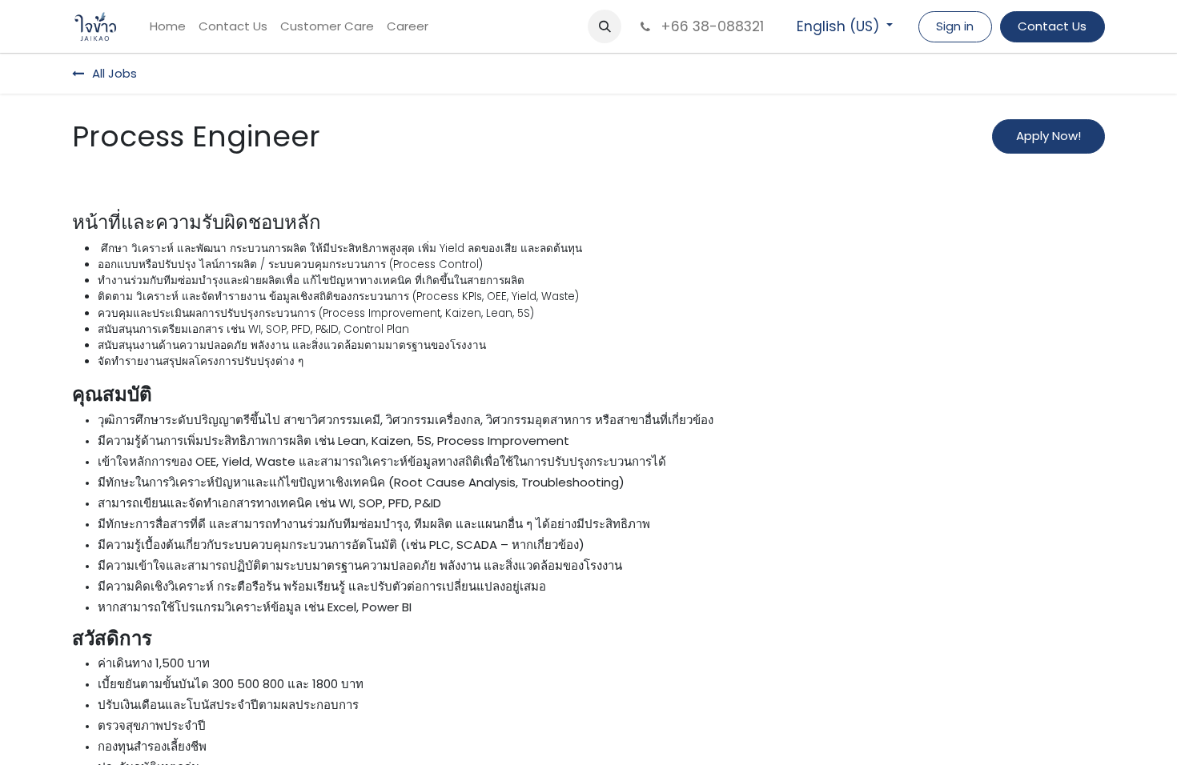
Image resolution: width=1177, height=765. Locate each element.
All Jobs (114, 73)
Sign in (955, 26)
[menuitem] (167, 26)
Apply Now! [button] (1048, 135)
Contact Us (1052, 26)
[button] (604, 26)
